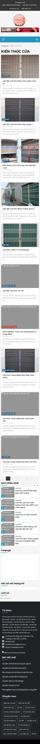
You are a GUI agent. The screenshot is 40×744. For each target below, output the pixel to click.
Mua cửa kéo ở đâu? (10, 734)
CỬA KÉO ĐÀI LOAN (29, 712)
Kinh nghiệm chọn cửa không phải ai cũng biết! (19, 689)
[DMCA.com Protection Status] (13, 652)
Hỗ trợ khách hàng (9, 327)
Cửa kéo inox (25, 716)
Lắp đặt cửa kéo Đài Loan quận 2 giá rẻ (16, 663)
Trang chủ (4, 46)
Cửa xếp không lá (24, 725)
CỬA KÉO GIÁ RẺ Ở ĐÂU (30, 4)
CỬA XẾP (6, 160)
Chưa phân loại (9, 707)
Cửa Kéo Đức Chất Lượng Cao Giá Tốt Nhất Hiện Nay (26, 541)
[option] (20, 493)
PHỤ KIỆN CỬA (24, 734)
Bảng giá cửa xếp (9, 286)
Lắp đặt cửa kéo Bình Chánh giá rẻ (18, 209)
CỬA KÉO (6, 76)
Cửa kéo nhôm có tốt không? (16, 250)
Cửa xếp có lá (31, 721)
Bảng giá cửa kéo (9, 703)
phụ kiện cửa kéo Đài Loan (21, 633)
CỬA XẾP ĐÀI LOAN (9, 725)
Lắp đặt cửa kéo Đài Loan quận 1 (17, 124)
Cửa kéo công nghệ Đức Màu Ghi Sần (20, 462)
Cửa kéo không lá (10, 721)
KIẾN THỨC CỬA (26, 8)
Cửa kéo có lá (30, 707)
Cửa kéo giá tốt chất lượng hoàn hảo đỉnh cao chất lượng (26, 505)
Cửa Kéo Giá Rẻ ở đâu (11, 716)
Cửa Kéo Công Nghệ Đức (12, 712)
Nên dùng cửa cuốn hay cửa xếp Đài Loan (17, 672)
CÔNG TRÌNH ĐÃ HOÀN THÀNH (11, 4)
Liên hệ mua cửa (14, 8)
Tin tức (33, 734)
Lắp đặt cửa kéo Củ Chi (13, 291)
